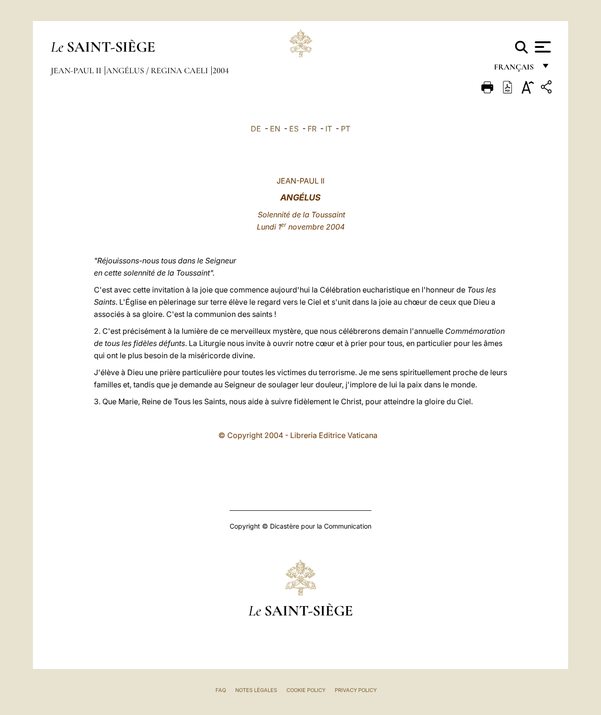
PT (345, 128)
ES (294, 128)
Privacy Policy (356, 690)
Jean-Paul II (77, 70)
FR (312, 128)
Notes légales (256, 690)
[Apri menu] (541, 47)
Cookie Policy (305, 690)
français (515, 69)
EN (275, 128)
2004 (221, 70)
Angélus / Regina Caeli (158, 70)
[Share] (547, 88)
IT (328, 128)
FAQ (221, 690)
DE (256, 128)
